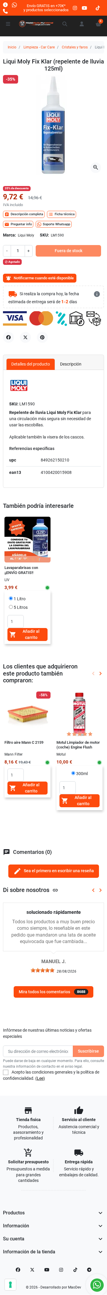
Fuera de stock (68, 250)
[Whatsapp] (14, 4)
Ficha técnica (61, 214)
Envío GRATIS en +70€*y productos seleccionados (46, 8)
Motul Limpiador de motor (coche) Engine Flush (78, 744)
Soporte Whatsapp (56, 224)
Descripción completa (23, 214)
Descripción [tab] (70, 364)
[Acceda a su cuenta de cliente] (82, 24)
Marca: (9, 235)
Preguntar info (18, 224)
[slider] (42, 970)
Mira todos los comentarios (52, 991)
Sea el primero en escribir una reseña (53, 871)
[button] (65, 24)
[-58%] (27, 714)
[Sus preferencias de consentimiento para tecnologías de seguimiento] (10, 1284)
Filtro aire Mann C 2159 (23, 742)
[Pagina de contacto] (5, 4)
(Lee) (40, 1078)
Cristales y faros (75, 47)
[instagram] (75, 7)
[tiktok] (98, 7)
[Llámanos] (5, 11)
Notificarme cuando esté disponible (40, 278)
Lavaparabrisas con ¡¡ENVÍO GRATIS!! (21, 570)
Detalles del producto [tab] (30, 364)
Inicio (12, 47)
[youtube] (84, 7)
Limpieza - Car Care (39, 47)
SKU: (44, 235)
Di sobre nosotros (30, 890)
